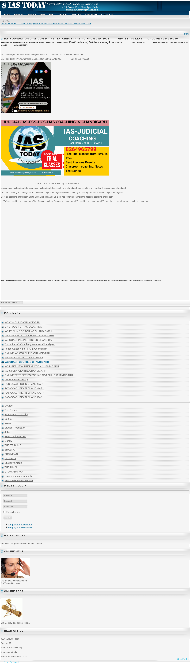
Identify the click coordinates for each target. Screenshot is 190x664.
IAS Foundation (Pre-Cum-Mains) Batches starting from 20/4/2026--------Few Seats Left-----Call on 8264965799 (91, 38)
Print (186, 34)
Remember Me (13, 512)
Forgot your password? (20, 524)
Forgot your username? (20, 527)
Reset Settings (10, 662)
